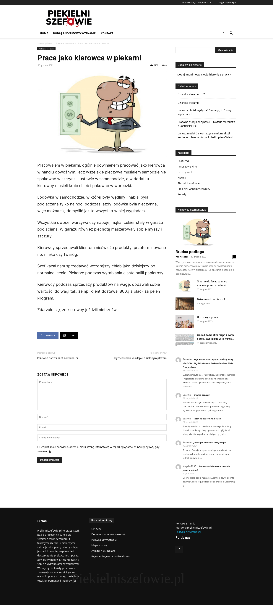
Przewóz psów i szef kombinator (57, 358)
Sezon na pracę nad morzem (207, 418)
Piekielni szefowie (65, 43)
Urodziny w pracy (207, 317)
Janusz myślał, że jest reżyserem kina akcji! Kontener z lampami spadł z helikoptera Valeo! (205, 135)
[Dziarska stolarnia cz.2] (185, 303)
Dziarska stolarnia (188, 102)
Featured (183, 161)
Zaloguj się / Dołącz (226, 2)
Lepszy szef (185, 172)
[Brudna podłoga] (206, 232)
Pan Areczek (182, 256)
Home (44, 33)
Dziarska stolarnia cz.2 (191, 94)
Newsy (182, 177)
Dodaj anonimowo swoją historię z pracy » (204, 74)
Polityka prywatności (188, 532)
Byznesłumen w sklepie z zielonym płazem (140, 358)
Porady (182, 194)
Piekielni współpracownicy (194, 189)
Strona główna (44, 43)
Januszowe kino (187, 166)
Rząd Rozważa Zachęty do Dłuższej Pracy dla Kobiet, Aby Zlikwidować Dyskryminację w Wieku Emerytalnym (208, 363)
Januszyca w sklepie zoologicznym (210, 442)
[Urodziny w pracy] (185, 321)
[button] (231, 33)
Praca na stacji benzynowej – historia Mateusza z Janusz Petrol (206, 123)
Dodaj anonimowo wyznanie (74, 33)
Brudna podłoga (190, 252)
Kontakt (107, 33)
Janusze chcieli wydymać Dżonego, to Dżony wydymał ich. (204, 112)
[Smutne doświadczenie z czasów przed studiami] (185, 286)
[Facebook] (223, 33)
